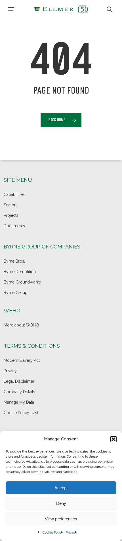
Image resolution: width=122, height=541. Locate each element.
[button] (113, 439)
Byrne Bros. (14, 261)
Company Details (19, 391)
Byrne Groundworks (22, 282)
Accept (61, 487)
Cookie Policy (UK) (21, 412)
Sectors (11, 205)
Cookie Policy (53, 532)
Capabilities (14, 194)
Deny (61, 503)
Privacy (71, 532)
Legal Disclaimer (19, 381)
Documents (14, 226)
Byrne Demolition (20, 271)
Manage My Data (19, 402)
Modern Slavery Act (22, 360)
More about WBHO (21, 325)
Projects (11, 215)
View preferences (61, 518)
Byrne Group (16, 292)
